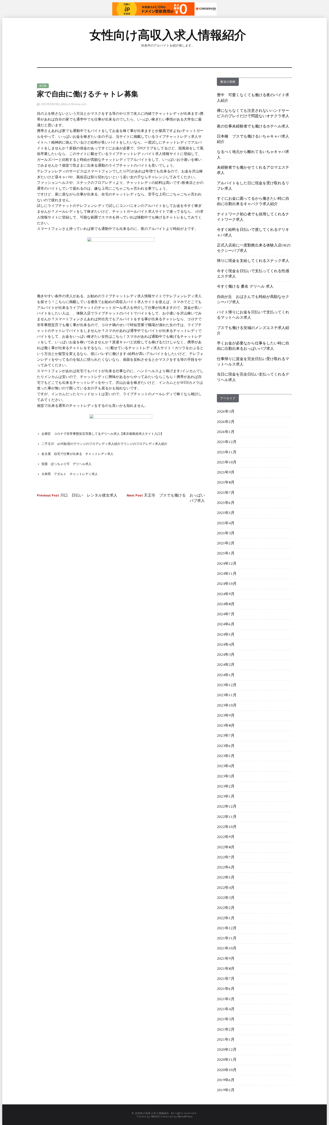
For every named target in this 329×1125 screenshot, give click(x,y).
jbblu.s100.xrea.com (73, 104)
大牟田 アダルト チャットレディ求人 (69, 474)
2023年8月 (226, 725)
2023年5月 (226, 756)
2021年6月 (226, 989)
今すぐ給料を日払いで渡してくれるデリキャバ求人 (253, 233)
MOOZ (155, 1116)
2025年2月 (226, 543)
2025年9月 (226, 472)
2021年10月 (227, 948)
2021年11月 (227, 938)
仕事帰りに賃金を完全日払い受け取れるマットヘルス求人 (253, 362)
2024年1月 (226, 675)
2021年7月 (226, 979)
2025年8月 (226, 482)
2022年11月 (227, 817)
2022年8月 (226, 847)
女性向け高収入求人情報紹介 (168, 35)
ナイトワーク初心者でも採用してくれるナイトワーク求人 (253, 217)
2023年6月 (226, 746)
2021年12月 (227, 928)
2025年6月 (226, 503)
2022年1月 (226, 918)
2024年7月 (226, 614)
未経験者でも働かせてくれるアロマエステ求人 (253, 170)
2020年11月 (227, 1060)
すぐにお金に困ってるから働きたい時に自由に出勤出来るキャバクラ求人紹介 (253, 201)
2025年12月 (227, 442)
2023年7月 (226, 735)
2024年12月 (227, 563)
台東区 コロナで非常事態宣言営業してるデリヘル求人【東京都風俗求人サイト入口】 (102, 433)
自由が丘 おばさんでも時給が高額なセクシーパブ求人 (253, 300)
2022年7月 (226, 857)
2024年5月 (226, 634)
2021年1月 (226, 1039)
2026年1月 (226, 432)
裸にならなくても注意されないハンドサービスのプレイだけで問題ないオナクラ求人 (253, 114)
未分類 (43, 85)
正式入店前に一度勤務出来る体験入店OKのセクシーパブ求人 (254, 248)
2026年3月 (226, 411)
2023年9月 (226, 715)
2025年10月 (227, 462)
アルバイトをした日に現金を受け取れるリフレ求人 (253, 186)
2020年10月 (227, 1070)
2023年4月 (226, 766)
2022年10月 (227, 827)
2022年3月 (226, 898)
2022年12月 (227, 806)
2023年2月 (226, 786)
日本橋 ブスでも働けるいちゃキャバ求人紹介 (253, 139)
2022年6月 (226, 867)
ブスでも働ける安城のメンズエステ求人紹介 (253, 331)
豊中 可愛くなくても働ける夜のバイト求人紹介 (253, 98)
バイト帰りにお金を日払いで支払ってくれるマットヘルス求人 (253, 315)
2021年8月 (226, 969)
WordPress (185, 1116)
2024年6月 (226, 624)
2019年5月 (226, 1090)
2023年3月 (226, 776)
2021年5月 (226, 999)
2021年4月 (226, 1009)
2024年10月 (227, 584)
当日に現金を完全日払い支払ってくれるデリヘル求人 (253, 377)
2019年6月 (226, 1080)
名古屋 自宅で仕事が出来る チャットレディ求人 (77, 454)
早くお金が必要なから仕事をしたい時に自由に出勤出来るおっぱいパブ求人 (253, 346)
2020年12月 (227, 1049)
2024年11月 (227, 574)
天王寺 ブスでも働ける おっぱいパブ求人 (166, 498)
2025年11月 (227, 452)
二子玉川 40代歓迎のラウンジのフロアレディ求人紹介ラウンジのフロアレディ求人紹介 (104, 444)
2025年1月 (226, 553)
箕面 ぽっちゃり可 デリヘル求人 (66, 464)
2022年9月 (226, 837)
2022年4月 (226, 888)
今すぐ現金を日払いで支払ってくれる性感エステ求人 (253, 274)
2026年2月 (226, 422)
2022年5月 (226, 877)
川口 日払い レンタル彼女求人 (77, 495)
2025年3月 (226, 533)
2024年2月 (226, 665)
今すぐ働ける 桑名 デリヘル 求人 (245, 286)
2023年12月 (227, 685)
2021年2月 (226, 1029)
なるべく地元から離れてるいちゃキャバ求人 (253, 155)
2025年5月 (226, 513)
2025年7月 (226, 493)
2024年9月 (226, 594)
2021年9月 (226, 958)
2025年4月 (226, 523)
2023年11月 (227, 695)
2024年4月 (226, 644)
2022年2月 (226, 908)
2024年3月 (226, 655)
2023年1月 (226, 796)
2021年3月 (226, 1019)
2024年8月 (226, 604)
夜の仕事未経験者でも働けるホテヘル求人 (253, 126)
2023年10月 (227, 705)
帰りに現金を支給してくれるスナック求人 (253, 261)
